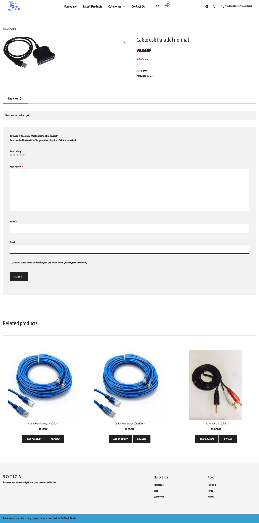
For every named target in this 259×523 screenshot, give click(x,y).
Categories (114, 6)
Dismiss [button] (73, 518)
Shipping (212, 484)
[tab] (15, 98)
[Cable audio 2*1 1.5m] (216, 385)
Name (13, 221)
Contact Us (138, 6)
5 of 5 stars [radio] (23, 155)
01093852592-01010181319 (238, 6)
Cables (13, 29)
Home (5, 29)
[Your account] (157, 6)
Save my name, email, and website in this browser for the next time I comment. (50, 262)
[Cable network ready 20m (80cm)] (43, 385)
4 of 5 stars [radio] (20, 155)
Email (13, 242)
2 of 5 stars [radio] (14, 155)
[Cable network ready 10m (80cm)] (129, 385)
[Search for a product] (215, 6)
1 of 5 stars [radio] (11, 155)
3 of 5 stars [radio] (17, 155)
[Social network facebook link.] (206, 6)
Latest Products (92, 6)
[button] (124, 42)
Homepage (70, 6)
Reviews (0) (15, 98)
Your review (16, 166)
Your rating (16, 151)
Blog (156, 490)
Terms (210, 490)
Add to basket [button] (34, 439)
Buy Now (55, 439)
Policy (211, 496)
